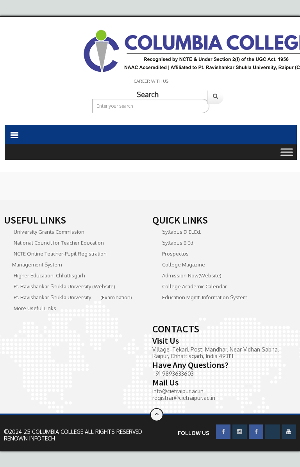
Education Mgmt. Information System (204, 297)
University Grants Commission (49, 232)
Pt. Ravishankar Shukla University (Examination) (73, 297)
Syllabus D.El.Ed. (181, 232)
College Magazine (183, 264)
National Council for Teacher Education (59, 243)
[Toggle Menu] (286, 152)
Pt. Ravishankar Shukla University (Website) (64, 286)
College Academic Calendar (194, 286)
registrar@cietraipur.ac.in (183, 397)
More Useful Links (35, 308)
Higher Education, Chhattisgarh (49, 275)
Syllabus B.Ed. (178, 243)
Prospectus (175, 253)
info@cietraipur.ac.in (178, 391)
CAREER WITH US (151, 81)
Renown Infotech (29, 438)
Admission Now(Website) (191, 275)
